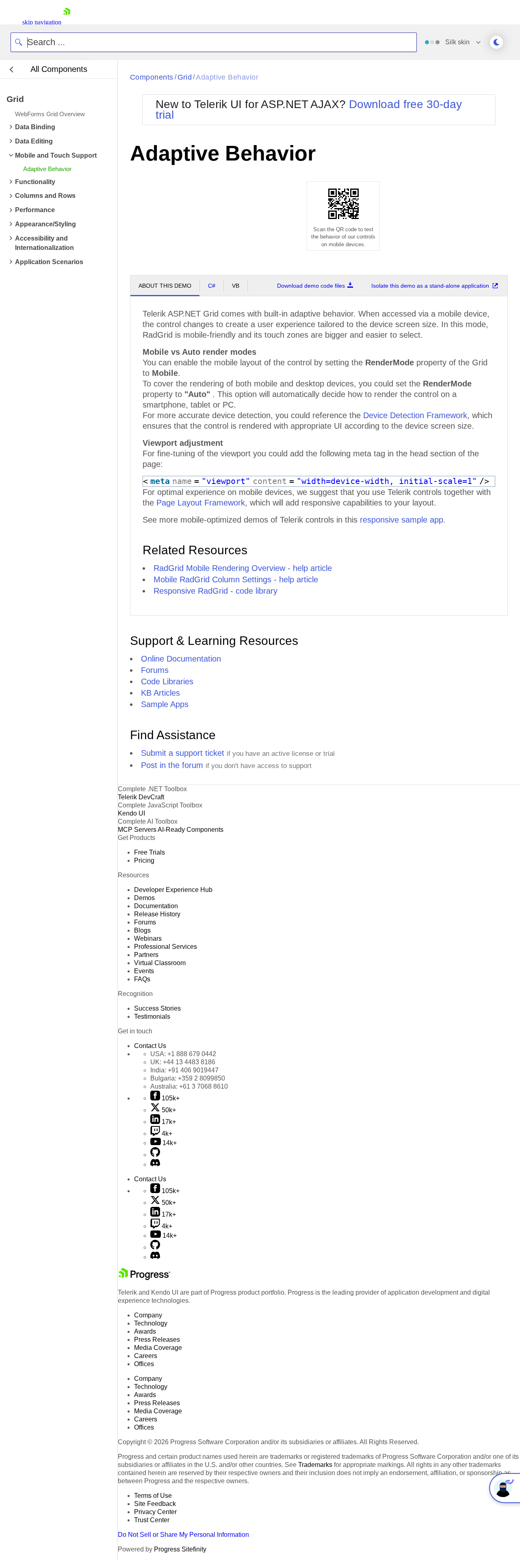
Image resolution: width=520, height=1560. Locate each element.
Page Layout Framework (200, 502)
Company (148, 1315)
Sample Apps (164, 704)
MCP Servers (137, 829)
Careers (145, 1355)
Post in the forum (172, 765)
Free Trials (149, 852)
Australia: (189, 1086)
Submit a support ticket (182, 753)
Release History (157, 914)
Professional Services (165, 946)
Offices (144, 1363)
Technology (150, 1323)
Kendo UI (131, 813)
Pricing (144, 860)
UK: (182, 1062)
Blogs (142, 930)
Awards (145, 1331)
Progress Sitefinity (180, 1549)
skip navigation (41, 22)
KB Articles (160, 692)
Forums (155, 670)
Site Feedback (155, 1503)
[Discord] (155, 1164)
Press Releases (157, 1339)
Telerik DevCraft (141, 797)
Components (151, 77)
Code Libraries (167, 681)
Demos (144, 897)
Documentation (156, 906)
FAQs (142, 979)
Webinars (148, 938)
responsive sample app (401, 519)
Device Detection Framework (415, 415)
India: (184, 1070)
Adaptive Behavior (227, 77)
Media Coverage (158, 1347)
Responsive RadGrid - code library (215, 590)
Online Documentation (181, 658)
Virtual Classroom (160, 962)
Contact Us (150, 1045)
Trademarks (315, 1464)
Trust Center (151, 1520)
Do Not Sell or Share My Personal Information (183, 1534)
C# (211, 285)
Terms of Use (153, 1495)
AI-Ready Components (190, 829)
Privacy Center (155, 1511)
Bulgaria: (187, 1078)
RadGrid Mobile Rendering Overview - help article (243, 568)
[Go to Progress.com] (144, 1277)
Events (144, 971)
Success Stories (157, 1008)
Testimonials (152, 1016)
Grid (185, 77)
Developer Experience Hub (173, 889)
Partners (146, 954)
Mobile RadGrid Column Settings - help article (236, 579)
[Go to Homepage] (66, 22)
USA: (183, 1053)
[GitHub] (155, 1154)
